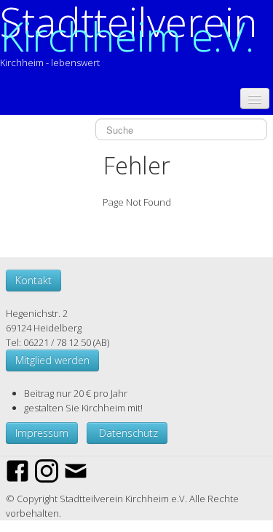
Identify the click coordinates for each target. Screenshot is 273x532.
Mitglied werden (52, 360)
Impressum (41, 433)
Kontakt (33, 280)
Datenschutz (127, 433)
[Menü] (254, 98)
